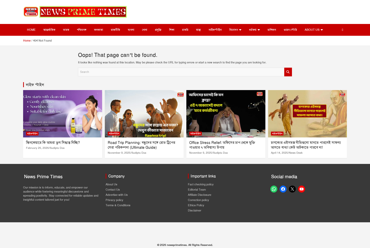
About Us (312, 30)
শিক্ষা (171, 30)
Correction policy (198, 200)
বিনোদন (233, 30)
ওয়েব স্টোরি (290, 30)
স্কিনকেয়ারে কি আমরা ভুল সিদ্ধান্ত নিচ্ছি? (53, 142)
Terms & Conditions (118, 205)
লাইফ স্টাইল (35, 84)
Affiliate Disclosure (199, 195)
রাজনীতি (115, 30)
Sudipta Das (57, 148)
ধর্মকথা (252, 30)
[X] (292, 189)
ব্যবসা (131, 30)
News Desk (296, 152)
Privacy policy (114, 200)
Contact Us (113, 190)
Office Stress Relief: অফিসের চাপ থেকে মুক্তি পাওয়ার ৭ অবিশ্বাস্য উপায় (222, 145)
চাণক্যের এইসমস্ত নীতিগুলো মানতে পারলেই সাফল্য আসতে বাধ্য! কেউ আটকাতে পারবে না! (306, 145)
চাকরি (185, 30)
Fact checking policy (201, 184)
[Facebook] (283, 189)
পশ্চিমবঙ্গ (81, 30)
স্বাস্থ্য (198, 30)
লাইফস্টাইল (215, 30)
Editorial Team (197, 190)
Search (288, 72)
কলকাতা (98, 30)
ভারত (66, 30)
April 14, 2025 (279, 152)
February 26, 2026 (37, 148)
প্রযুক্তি (158, 30)
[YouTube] (301, 189)
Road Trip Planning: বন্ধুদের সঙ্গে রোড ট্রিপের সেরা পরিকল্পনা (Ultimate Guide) (141, 145)
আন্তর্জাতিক (49, 30)
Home (31, 30)
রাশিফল (271, 30)
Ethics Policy (196, 205)
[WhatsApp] (273, 189)
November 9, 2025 (119, 152)
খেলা (144, 30)
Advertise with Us (117, 195)
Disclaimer (194, 210)
